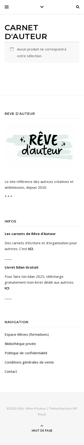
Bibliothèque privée (20, 343)
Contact (11, 371)
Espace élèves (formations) (27, 334)
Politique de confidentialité (26, 353)
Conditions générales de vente (29, 362)
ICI (30, 248)
